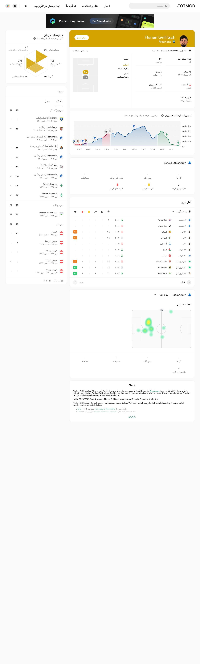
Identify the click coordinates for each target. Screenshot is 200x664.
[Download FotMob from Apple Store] (14, 6)
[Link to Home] (186, 5)
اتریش (185, 84)
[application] (127, 135)
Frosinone (174, 50)
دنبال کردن (81, 37)
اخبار (107, 6)
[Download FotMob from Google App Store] (7, 6)
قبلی (182, 282)
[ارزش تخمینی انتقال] (162, 115)
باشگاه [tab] (59, 101)
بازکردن (132, 416)
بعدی (81, 282)
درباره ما (71, 5)
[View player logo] (184, 41)
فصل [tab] (47, 101)
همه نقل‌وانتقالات (80, 51)
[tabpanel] (36, 191)
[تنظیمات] (25, 6)
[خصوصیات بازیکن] (34, 38)
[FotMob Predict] (100, 21)
